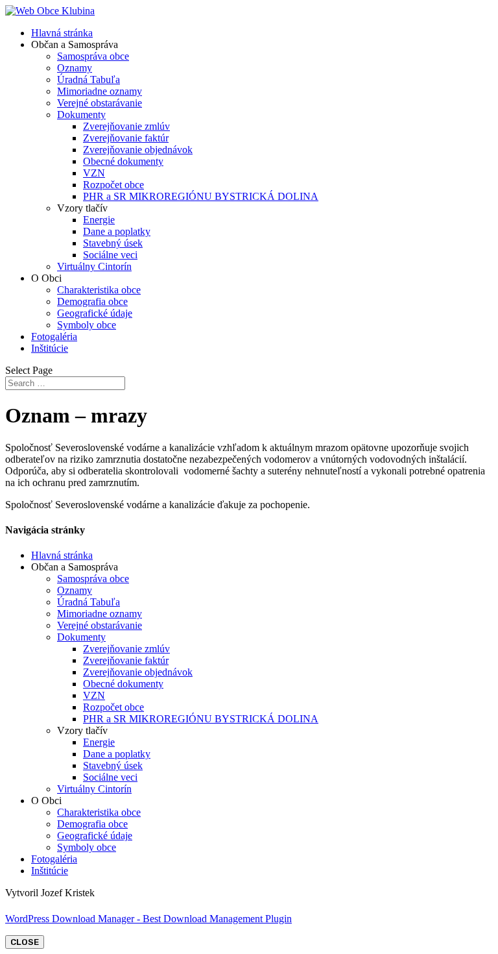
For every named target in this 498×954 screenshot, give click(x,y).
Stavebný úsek (113, 243)
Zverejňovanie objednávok (138, 149)
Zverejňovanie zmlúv (126, 126)
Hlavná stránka (62, 32)
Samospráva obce (93, 56)
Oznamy (74, 67)
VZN (94, 172)
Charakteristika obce (99, 289)
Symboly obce (86, 324)
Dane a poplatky (116, 231)
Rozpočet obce (113, 184)
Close (24, 942)
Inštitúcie (49, 348)
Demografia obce (92, 301)
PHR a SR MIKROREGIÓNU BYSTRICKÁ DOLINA (200, 196)
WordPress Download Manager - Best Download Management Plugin (148, 918)
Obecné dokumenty (123, 161)
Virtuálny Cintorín (94, 266)
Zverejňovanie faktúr (126, 137)
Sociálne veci (110, 254)
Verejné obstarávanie (99, 102)
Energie (99, 219)
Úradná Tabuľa (88, 79)
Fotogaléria (54, 336)
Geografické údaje (94, 313)
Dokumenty (81, 114)
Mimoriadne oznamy (99, 91)
